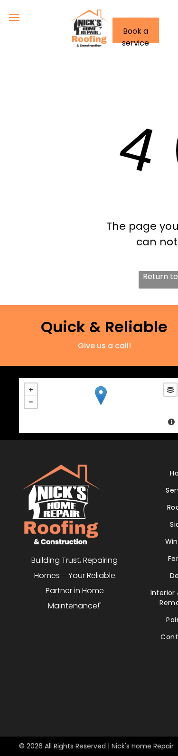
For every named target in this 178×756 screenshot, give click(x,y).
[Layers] (170, 389)
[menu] (14, 17)
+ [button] (31, 389)
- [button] (31, 402)
